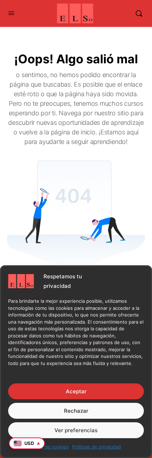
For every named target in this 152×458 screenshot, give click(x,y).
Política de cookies (48, 447)
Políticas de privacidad (96, 447)
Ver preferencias (76, 430)
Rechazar (76, 410)
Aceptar (76, 391)
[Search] (139, 13)
